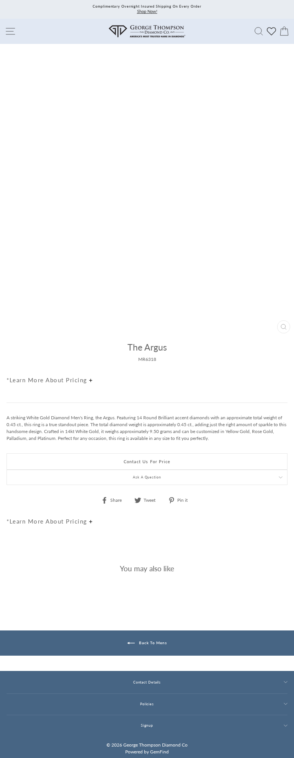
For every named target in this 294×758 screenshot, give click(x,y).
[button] (279, 363)
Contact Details (147, 682)
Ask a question (147, 477)
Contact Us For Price (147, 461)
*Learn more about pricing (48, 380)
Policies (147, 704)
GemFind (159, 752)
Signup (147, 725)
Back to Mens (152, 642)
